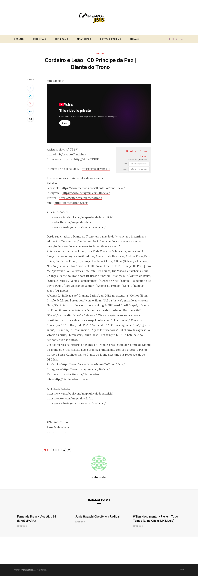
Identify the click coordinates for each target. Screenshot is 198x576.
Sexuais (134, 39)
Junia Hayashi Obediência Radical (97, 516)
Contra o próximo (110, 39)
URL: (126, 164)
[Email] (30, 118)
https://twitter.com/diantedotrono (80, 198)
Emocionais (39, 39)
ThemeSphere (27, 570)
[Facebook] (30, 88)
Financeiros (84, 39)
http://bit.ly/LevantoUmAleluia (66, 154)
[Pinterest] (30, 103)
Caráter (19, 39)
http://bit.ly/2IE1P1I (86, 159)
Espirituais (61, 39)
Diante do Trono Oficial (136, 153)
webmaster (99, 477)
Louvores (99, 54)
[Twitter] (30, 95)
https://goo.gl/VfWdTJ (96, 168)
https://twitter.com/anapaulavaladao (70, 222)
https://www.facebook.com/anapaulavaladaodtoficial (80, 217)
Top (182, 570)
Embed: (125, 169)
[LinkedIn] (30, 111)
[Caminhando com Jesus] (99, 17)
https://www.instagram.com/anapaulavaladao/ (76, 227)
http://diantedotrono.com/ (71, 202)
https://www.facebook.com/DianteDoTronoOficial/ (93, 188)
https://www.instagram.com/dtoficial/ (86, 193)
